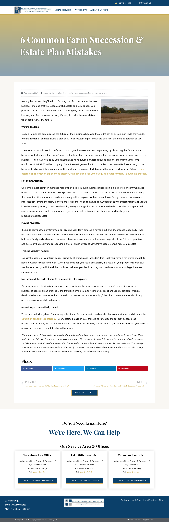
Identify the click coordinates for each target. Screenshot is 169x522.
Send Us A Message (15, 504)
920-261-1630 (39, 472)
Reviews (125, 500)
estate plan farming (51, 93)
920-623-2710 (133, 472)
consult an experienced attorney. (39, 319)
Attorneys (81, 10)
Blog (161, 500)
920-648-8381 (86, 472)
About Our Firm (99, 10)
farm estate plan (81, 93)
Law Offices (136, 500)
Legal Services (63, 10)
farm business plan (66, 93)
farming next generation (98, 93)
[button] (36, 368)
